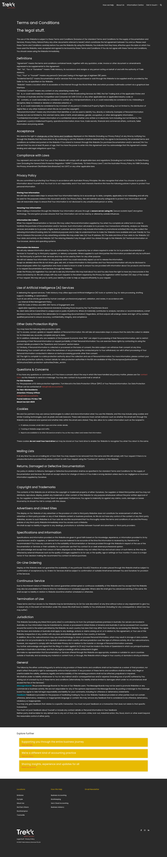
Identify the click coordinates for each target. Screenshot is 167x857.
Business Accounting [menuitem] (58, 795)
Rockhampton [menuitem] (22, 811)
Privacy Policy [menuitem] (30, 839)
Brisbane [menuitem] (20, 795)
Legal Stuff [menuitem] (20, 839)
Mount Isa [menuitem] (20, 803)
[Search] (161, 5)
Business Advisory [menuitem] (58, 807)
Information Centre (135, 5)
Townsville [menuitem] (21, 815)
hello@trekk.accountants (52, 386)
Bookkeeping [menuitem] (56, 799)
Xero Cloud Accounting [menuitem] (59, 803)
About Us (120, 5)
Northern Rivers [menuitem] (23, 807)
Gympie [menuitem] (20, 799)
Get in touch (151, 5)
